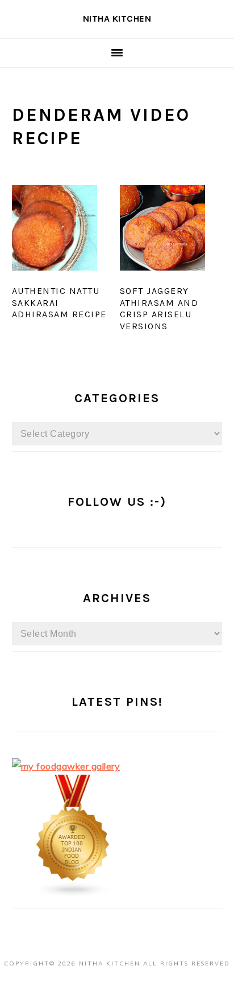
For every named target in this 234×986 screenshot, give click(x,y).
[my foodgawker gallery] (66, 766)
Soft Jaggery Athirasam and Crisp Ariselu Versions (159, 308)
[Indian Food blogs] (73, 894)
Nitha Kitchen (117, 18)
